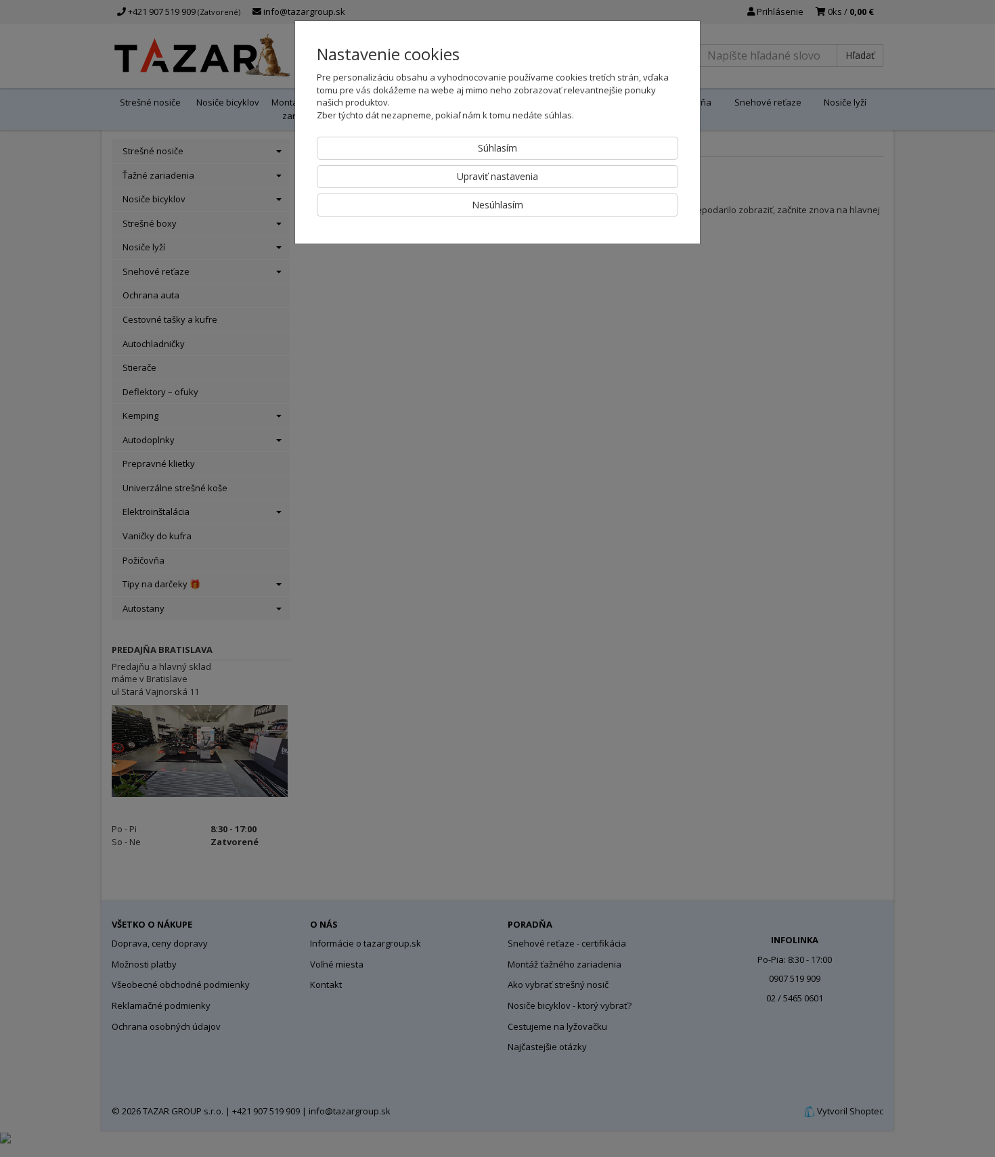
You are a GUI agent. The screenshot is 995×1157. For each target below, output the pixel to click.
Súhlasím (497, 147)
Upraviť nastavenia (497, 176)
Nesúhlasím (497, 204)
